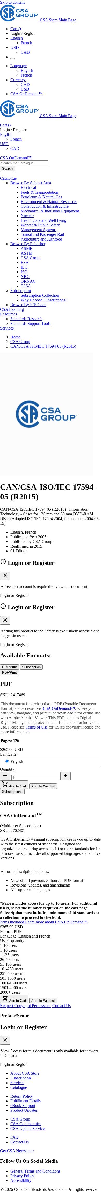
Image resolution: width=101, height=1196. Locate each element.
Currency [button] (18, 80)
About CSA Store (24, 1073)
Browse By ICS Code (28, 304)
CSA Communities (25, 1124)
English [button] (16, 38)
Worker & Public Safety (40, 225)
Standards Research (26, 319)
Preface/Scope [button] (14, 1015)
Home (15, 337)
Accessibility (20, 1180)
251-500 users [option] (11, 973)
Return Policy (21, 1096)
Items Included (12, 922)
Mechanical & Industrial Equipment (50, 211)
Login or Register (23, 1027)
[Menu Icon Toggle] (12, 58)
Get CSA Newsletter (17, 1151)
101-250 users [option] (11, 969)
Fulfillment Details (25, 1101)
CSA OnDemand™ (26, 94)
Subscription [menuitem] (20, 290)
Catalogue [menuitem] (8, 178)
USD (14, 47)
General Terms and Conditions (35, 1171)
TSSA (26, 286)
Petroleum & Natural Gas (41, 197)
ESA (25, 262)
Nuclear (27, 215)
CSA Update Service (27, 1128)
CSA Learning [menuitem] (12, 309)
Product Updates (24, 1110)
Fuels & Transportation (39, 192)
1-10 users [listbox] (8, 945)
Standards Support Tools (30, 323)
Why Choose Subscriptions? (44, 300)
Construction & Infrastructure (45, 206)
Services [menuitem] (7, 328)
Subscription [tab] (31, 667)
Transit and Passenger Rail (42, 234)
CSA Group (30, 258)
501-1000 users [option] (12, 978)
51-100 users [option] (10, 964)
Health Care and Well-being (43, 220)
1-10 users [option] (8, 950)
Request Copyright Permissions (25, 1005)
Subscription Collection (40, 295)
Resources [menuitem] (8, 314)
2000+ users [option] (10, 992)
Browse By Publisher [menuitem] (27, 244)
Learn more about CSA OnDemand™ (56, 922)
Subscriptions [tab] (12, 792)
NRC (25, 276)
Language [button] (18, 66)
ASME (26, 248)
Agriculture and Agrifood (41, 239)
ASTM (26, 253)
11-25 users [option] (9, 955)
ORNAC (28, 281)
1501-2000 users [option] (13, 987)
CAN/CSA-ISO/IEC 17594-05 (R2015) (43, 346)
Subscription (20, 1078)
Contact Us (61, 1005)
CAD (25, 52)
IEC (24, 267)
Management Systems (38, 229)
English (27, 70)
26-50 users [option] (9, 959)
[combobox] (24, 163)
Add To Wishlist (43, 786)
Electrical (28, 187)
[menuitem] (61, 187)
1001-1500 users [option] (13, 983)
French (26, 43)
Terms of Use (37, 727)
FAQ (14, 1137)
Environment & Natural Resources (49, 201)
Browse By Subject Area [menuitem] (30, 183)
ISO (24, 272)
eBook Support (22, 1105)
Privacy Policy (22, 1176)
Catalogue (18, 1087)
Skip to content (12, 2)
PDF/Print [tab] (9, 667)
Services (17, 1082)
